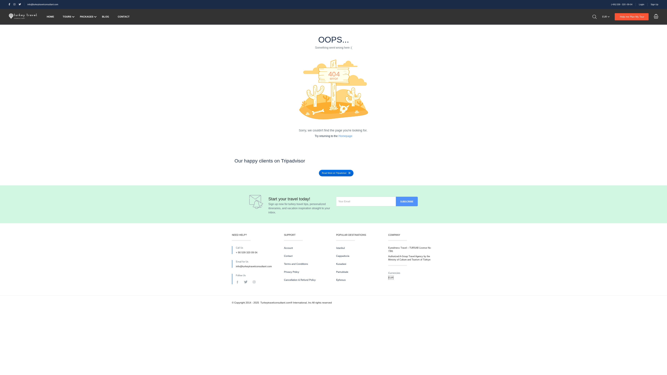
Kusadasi (341, 263)
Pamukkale (342, 271)
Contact (124, 16)
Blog (105, 16)
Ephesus (341, 279)
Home (50, 16)
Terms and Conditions (296, 263)
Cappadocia (342, 256)
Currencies (394, 273)
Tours (67, 16)
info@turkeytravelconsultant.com (42, 4)
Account (288, 248)
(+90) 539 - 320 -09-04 (621, 4)
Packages (86, 16)
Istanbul (340, 248)
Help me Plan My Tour (632, 16)
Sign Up (654, 4)
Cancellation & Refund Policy (300, 279)
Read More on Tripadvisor (334, 173)
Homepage (345, 136)
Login (641, 4)
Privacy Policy (291, 271)
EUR (605, 16)
